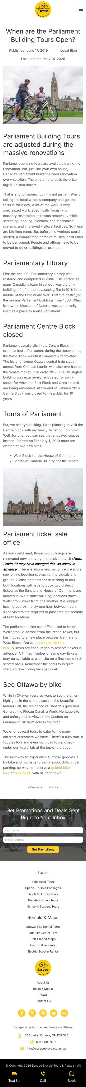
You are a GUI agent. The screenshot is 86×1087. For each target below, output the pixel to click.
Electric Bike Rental (43, 945)
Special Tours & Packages (43, 888)
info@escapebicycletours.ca (46, 1048)
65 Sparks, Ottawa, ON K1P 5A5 (46, 1035)
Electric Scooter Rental (43, 951)
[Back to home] (43, 9)
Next (52, 787)
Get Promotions (43, 849)
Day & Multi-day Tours (43, 894)
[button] (81, 9)
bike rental (23, 773)
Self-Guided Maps (43, 939)
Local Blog (68, 50)
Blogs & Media (43, 988)
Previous (36, 787)
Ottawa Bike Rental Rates (43, 926)
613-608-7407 (46, 1042)
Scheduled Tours (43, 881)
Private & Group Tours (43, 900)
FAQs (43, 994)
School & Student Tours (43, 906)
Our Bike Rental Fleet (43, 933)
